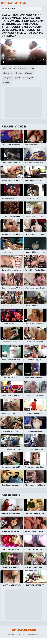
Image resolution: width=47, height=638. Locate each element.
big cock (8, 78)
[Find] (44, 8)
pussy (20, 73)
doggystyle (29, 78)
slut (18, 78)
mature (8, 68)
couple (29, 73)
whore (8, 82)
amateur (8, 73)
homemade (21, 68)
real (32, 68)
